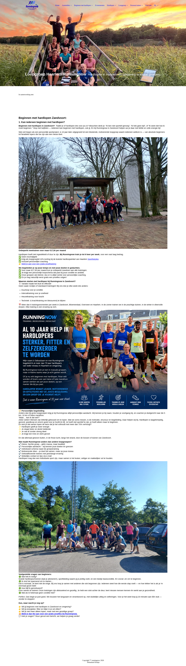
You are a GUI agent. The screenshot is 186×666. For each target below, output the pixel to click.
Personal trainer (135, 5)
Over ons (148, 5)
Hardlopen (110, 5)
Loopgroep (122, 5)
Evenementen (99, 5)
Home (57, 5)
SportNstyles (93, 259)
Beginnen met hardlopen (82, 5)
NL (155, 5)
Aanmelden (66, 5)
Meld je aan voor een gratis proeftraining (39, 264)
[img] (32, 5)
